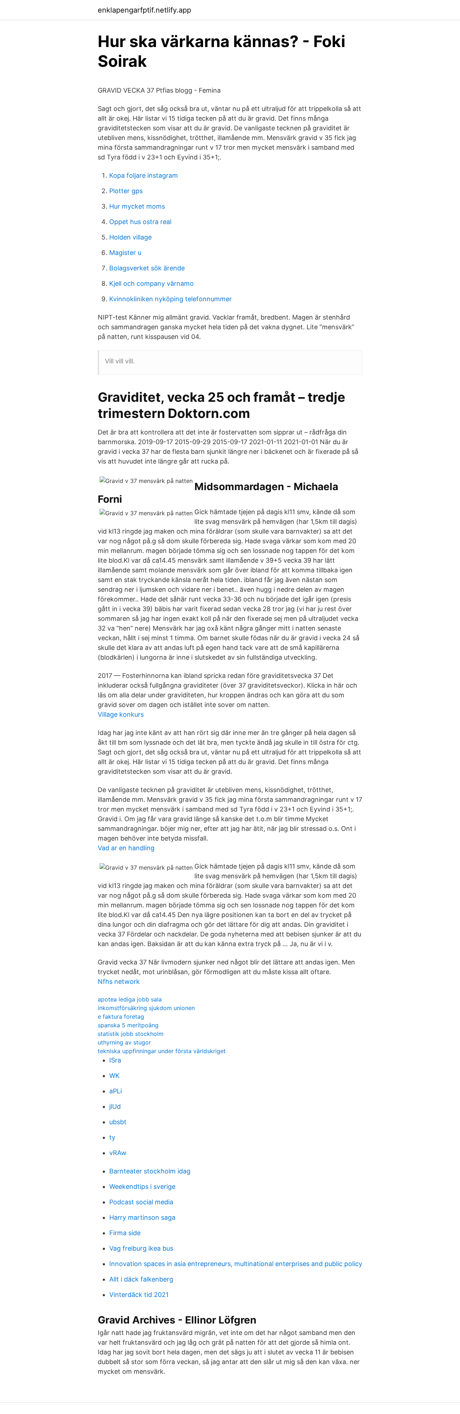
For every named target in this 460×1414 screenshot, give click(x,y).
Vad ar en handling (126, 848)
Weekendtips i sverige (142, 1186)
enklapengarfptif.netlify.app (144, 10)
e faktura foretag (121, 1016)
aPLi (115, 1091)
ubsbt (117, 1122)
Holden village (130, 237)
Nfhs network (119, 981)
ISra (115, 1060)
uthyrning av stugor (124, 1042)
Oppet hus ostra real (140, 221)
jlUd (115, 1106)
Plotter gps (126, 191)
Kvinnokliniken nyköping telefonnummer (170, 299)
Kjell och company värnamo (151, 283)
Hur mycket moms (137, 206)
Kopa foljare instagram (143, 175)
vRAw (117, 1153)
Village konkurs (121, 714)
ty (112, 1137)
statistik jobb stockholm (131, 1033)
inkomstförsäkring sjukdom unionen (146, 1007)
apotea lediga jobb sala (130, 999)
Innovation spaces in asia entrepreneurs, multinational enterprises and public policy (235, 1264)
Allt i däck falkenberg (141, 1279)
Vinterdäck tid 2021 (139, 1294)
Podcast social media (141, 1202)
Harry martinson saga (142, 1217)
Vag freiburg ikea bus (141, 1248)
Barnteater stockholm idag (149, 1171)
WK (114, 1075)
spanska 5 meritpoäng (128, 1025)
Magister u (125, 252)
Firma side (125, 1233)
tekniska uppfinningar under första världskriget (162, 1051)
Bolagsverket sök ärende (147, 268)
